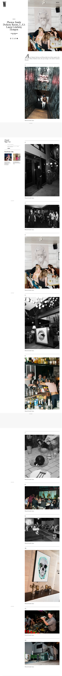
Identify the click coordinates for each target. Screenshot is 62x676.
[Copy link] (15, 38)
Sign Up (7, 141)
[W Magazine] (4, 4)
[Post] (13, 38)
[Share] (10, 38)
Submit (8, 148)
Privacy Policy (11, 146)
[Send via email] (17, 38)
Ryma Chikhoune (14, 33)
